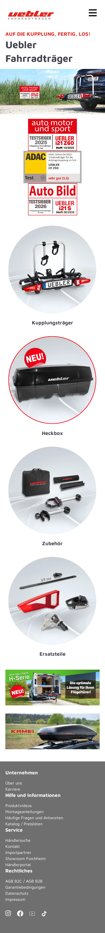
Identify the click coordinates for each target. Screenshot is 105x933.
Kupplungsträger (52, 322)
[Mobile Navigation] (93, 12)
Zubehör (52, 543)
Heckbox (52, 433)
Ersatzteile (52, 654)
